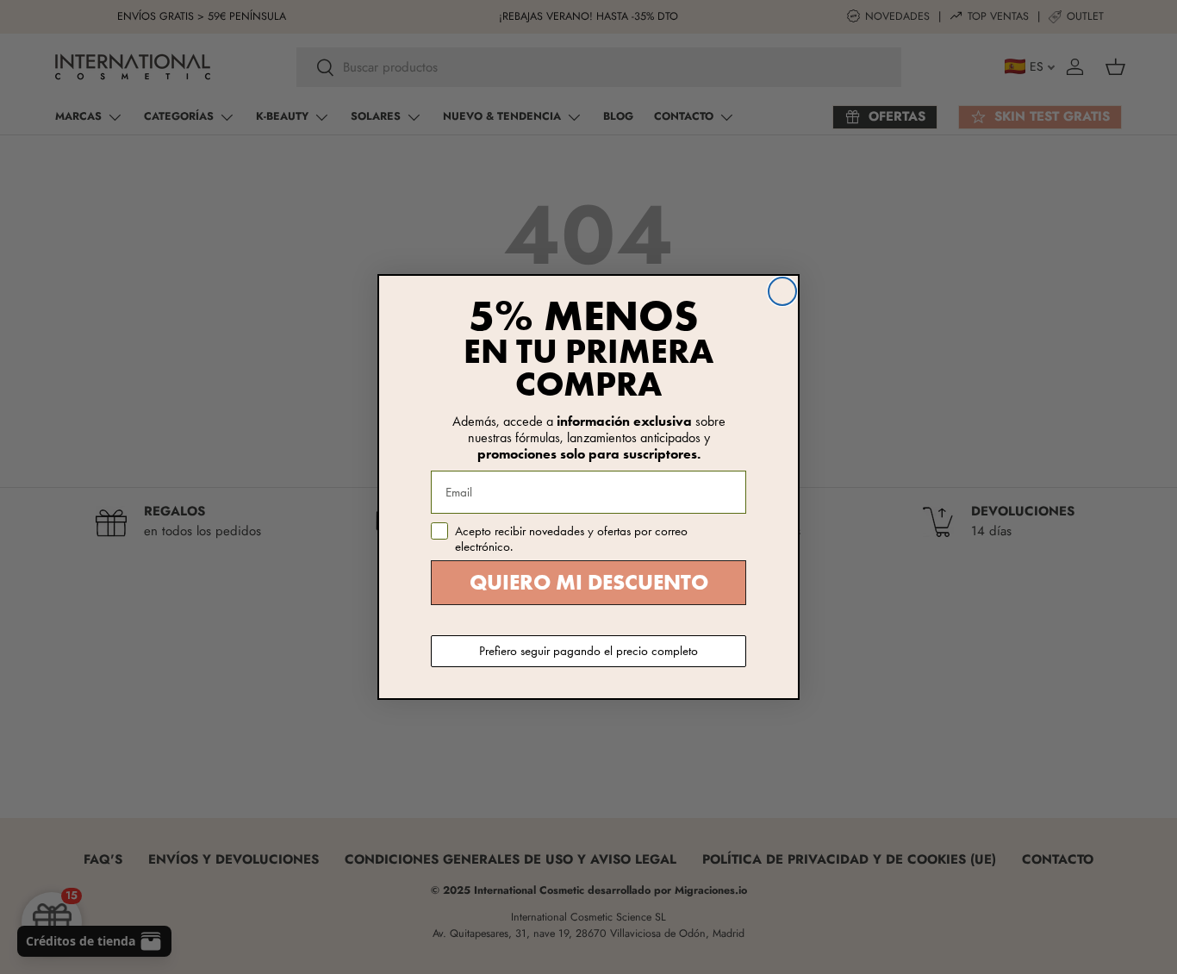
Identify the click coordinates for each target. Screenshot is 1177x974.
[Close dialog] (782, 291)
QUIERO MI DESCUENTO (589, 582)
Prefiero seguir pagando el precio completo (588, 651)
